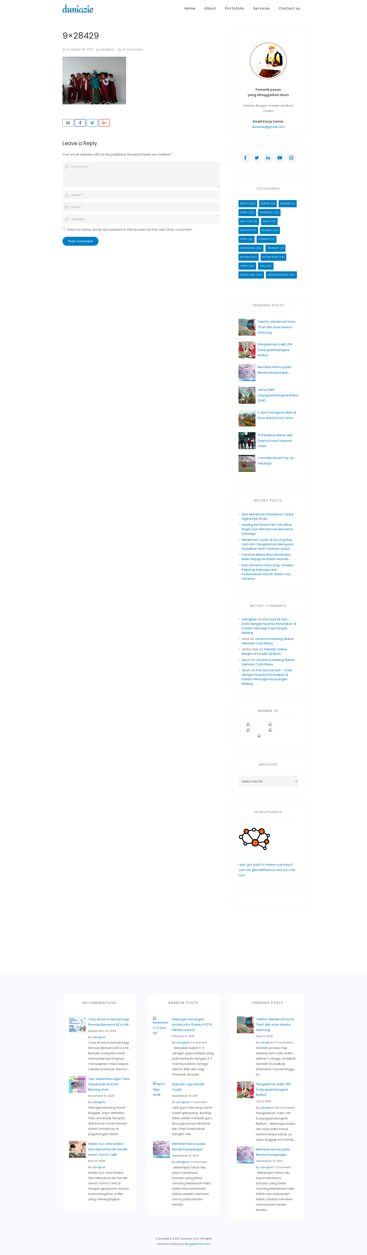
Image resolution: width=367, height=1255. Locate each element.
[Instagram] (291, 158)
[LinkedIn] (268, 158)
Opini (243, 239)
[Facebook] (245, 158)
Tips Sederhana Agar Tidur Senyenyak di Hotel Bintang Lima (109, 1084)
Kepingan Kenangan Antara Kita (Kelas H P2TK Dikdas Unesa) (192, 1024)
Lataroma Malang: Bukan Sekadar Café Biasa (268, 641)
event (244, 212)
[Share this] (80, 123)
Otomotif (264, 239)
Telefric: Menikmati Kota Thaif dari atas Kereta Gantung (276, 326)
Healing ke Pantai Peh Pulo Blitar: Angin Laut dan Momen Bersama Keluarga (267, 529)
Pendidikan (247, 248)
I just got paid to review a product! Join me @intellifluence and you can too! (267, 869)
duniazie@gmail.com (268, 127)
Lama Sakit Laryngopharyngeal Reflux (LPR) (278, 394)
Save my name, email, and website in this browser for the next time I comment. (130, 229)
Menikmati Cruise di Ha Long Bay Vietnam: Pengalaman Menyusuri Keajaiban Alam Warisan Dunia (267, 544)
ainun (246, 660)
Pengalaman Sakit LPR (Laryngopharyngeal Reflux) (275, 349)
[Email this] (68, 123)
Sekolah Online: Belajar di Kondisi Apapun (265, 651)
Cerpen (265, 203)
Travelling (247, 274)
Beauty (244, 203)
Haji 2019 (246, 221)
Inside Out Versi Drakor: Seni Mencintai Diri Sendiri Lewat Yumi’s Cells (107, 1149)
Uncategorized (278, 274)
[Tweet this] (92, 123)
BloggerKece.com (197, 1244)
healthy (245, 230)
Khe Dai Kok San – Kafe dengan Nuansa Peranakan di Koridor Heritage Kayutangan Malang (269, 626)
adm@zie (107, 50)
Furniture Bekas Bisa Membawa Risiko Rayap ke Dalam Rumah (266, 556)
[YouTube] (279, 158)
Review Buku (270, 257)
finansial (266, 212)
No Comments (132, 50)
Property (273, 248)
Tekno (244, 266)
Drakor (285, 203)
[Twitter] (256, 158)
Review (244, 257)
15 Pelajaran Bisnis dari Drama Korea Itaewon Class (275, 440)
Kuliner (267, 230)
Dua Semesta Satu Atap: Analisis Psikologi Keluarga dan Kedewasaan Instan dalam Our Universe (267, 572)
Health (267, 221)
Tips (262, 266)
